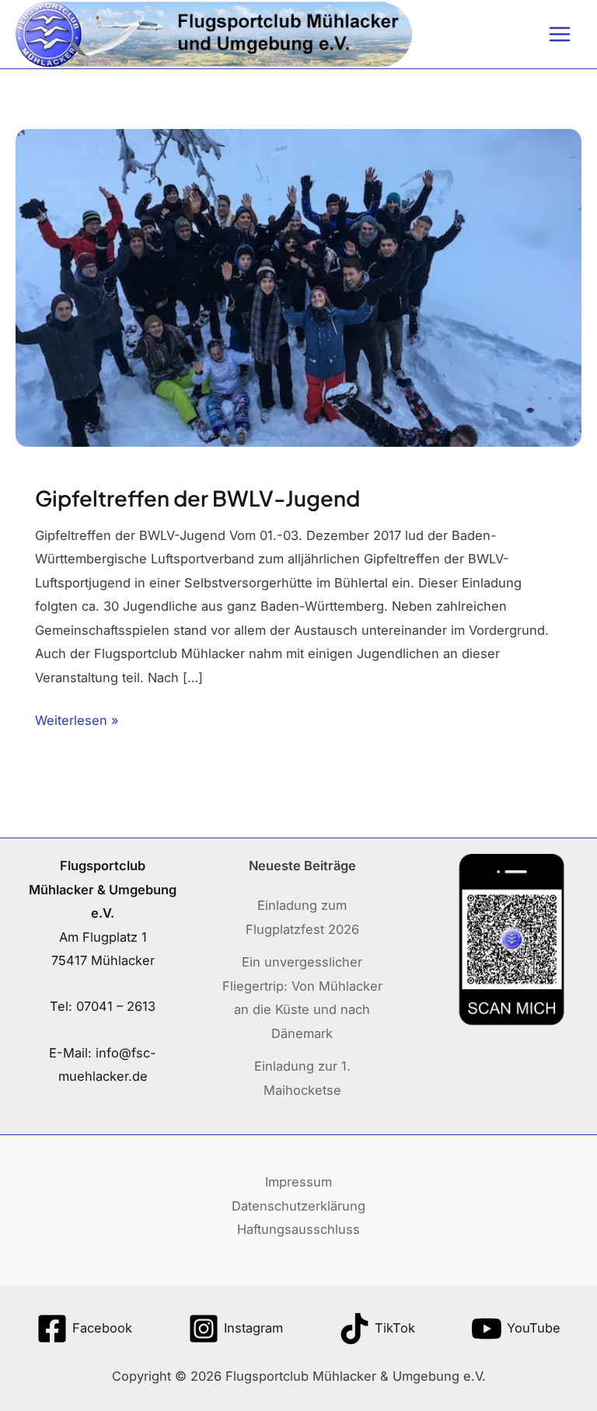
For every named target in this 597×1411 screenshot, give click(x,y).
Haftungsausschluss (298, 1229)
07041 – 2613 (115, 1006)
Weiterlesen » (77, 718)
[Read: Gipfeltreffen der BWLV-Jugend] (298, 286)
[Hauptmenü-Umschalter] (559, 34)
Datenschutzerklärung (298, 1206)
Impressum (298, 1182)
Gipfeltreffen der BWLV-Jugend (197, 498)
